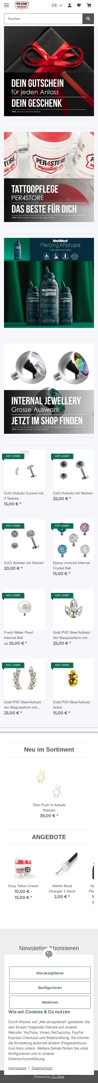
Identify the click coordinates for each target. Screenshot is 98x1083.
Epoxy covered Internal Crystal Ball (71, 565)
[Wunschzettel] (79, 6)
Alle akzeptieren (50, 973)
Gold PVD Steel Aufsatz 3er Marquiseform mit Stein (71, 635)
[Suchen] (88, 18)
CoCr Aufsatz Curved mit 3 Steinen (23, 495)
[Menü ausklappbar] (6, 3)
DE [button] (55, 5)
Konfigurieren (50, 987)
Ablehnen (50, 1002)
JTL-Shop (57, 1076)
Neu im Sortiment (49, 749)
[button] (69, 6)
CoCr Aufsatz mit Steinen (73, 493)
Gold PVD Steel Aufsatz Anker (71, 704)
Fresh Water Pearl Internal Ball (18, 635)
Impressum (17, 1068)
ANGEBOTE (49, 837)
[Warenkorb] (89, 6)
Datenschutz (42, 1068)
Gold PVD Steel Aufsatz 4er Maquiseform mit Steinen (22, 705)
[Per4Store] (22, 5)
